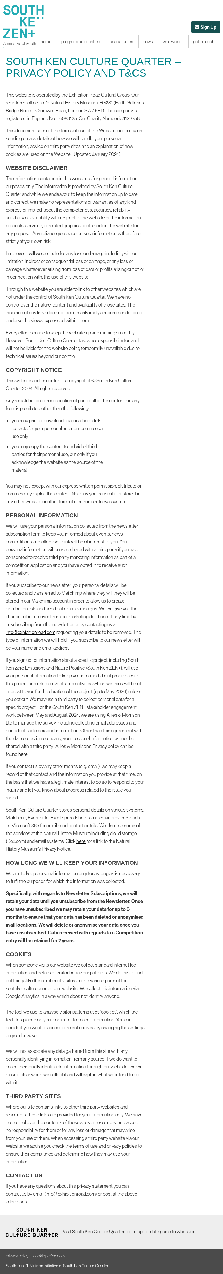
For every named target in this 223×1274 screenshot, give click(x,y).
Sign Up (210, 28)
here (23, 754)
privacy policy (17, 1255)
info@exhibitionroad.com (30, 632)
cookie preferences (49, 1255)
